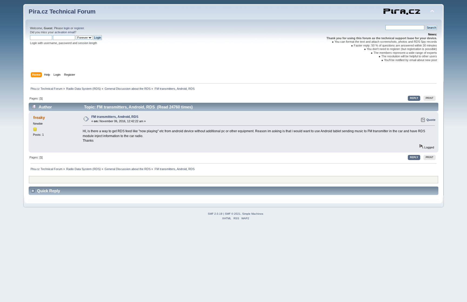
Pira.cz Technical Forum (62, 11)
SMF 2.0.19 (215, 213)
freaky (39, 117)
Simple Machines (252, 213)
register (79, 28)
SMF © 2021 (233, 213)
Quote (430, 119)
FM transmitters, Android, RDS (114, 117)
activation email (65, 32)
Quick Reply (48, 190)
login (67, 28)
